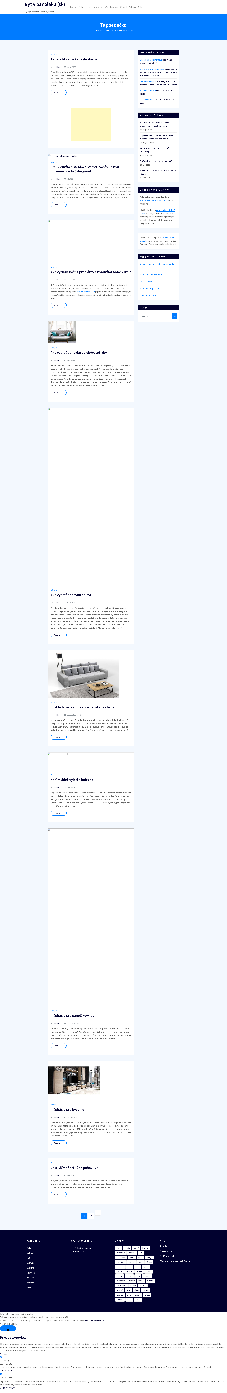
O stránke (164, 1241)
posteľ (148, 1271)
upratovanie (121, 1285)
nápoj (129, 1267)
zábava (137, 1295)
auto (118, 1248)
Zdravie (141, 7)
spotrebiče (121, 1281)
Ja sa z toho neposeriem (151, 274)
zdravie (145, 1290)
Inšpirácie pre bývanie (67, 1109)
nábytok (120, 1267)
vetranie (143, 1285)
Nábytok (123, 7)
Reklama (54, 54)
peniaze (129, 1271)
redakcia (55, 67)
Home (99, 30)
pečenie (139, 1271)
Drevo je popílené (148, 295)
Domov (73, 7)
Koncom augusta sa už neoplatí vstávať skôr (158, 266)
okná (137, 1267)
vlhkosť (119, 1290)
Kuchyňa (104, 7)
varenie (133, 1285)
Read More (58, 92)
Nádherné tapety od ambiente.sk (154, 200)
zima (129, 1295)
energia (149, 1257)
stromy (132, 1281)
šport (129, 1299)
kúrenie (149, 1262)
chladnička (121, 1253)
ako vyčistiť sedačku (86, 291)
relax (138, 1276)
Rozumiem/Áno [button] (72, 1320)
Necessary (4, 1360)
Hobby (96, 7)
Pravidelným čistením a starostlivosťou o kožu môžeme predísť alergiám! (85, 169)
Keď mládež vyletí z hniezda (72, 779)
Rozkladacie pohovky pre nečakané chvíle (82, 707)
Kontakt (163, 1246)
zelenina (120, 1295)
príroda (129, 1276)
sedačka (147, 1276)
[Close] (8, 1328)
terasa (141, 1281)
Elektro (82, 7)
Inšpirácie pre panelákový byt (73, 1015)
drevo (132, 1257)
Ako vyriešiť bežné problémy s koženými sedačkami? (91, 272)
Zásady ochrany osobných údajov (175, 1261)
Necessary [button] (4, 1354)
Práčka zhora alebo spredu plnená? (156, 161)
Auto (89, 7)
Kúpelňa (114, 7)
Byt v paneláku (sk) (45, 4)
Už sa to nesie (146, 281)
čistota (147, 1295)
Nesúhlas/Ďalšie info (94, 1320)
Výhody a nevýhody (83, 1248)
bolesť (136, 1248)
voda (128, 1290)
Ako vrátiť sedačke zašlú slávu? (119, 30)
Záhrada (132, 7)
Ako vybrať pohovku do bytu (72, 595)
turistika (150, 1281)
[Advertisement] (92, 124)
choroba (132, 1253)
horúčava (120, 1262)
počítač (119, 1276)
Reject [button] (82, 1320)
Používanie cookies (168, 1256)
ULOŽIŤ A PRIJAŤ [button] (7, 1388)
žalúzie (137, 1299)
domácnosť (121, 1257)
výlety (136, 1290)
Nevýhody (79, 1251)
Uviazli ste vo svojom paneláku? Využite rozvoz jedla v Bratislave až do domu (158, 72)
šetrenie (120, 1299)
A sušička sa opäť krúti (150, 288)
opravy (146, 1267)
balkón (127, 1248)
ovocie (119, 1271)
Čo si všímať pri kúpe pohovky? (74, 1167)
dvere (140, 1257)
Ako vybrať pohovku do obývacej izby (79, 352)
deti (140, 1253)
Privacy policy (166, 1251)
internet (131, 1262)
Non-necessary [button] (6, 1370)
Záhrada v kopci (157, 256)
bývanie (145, 1248)
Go (174, 316)
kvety (140, 1262)
